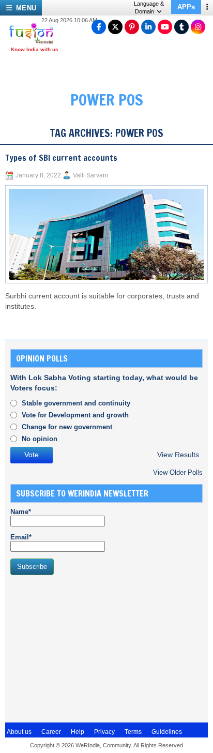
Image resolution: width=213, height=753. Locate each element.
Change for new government (67, 427)
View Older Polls (178, 472)
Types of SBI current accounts (61, 157)
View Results (178, 455)
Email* (21, 537)
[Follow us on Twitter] (115, 27)
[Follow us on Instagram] (198, 27)
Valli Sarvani (90, 175)
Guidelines (166, 731)
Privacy (104, 731)
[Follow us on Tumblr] (181, 27)
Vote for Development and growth (75, 415)
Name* (20, 512)
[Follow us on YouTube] (165, 27)
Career (51, 731)
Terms (133, 731)
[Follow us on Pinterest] (132, 27)
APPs (186, 7)
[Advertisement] (87, 647)
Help (77, 731)
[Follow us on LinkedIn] (148, 27)
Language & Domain (149, 7)
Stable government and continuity (76, 403)
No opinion (39, 439)
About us (19, 731)
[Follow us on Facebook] (99, 27)
